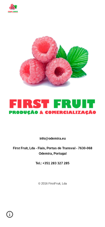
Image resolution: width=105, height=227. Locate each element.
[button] (9, 216)
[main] (52, 168)
